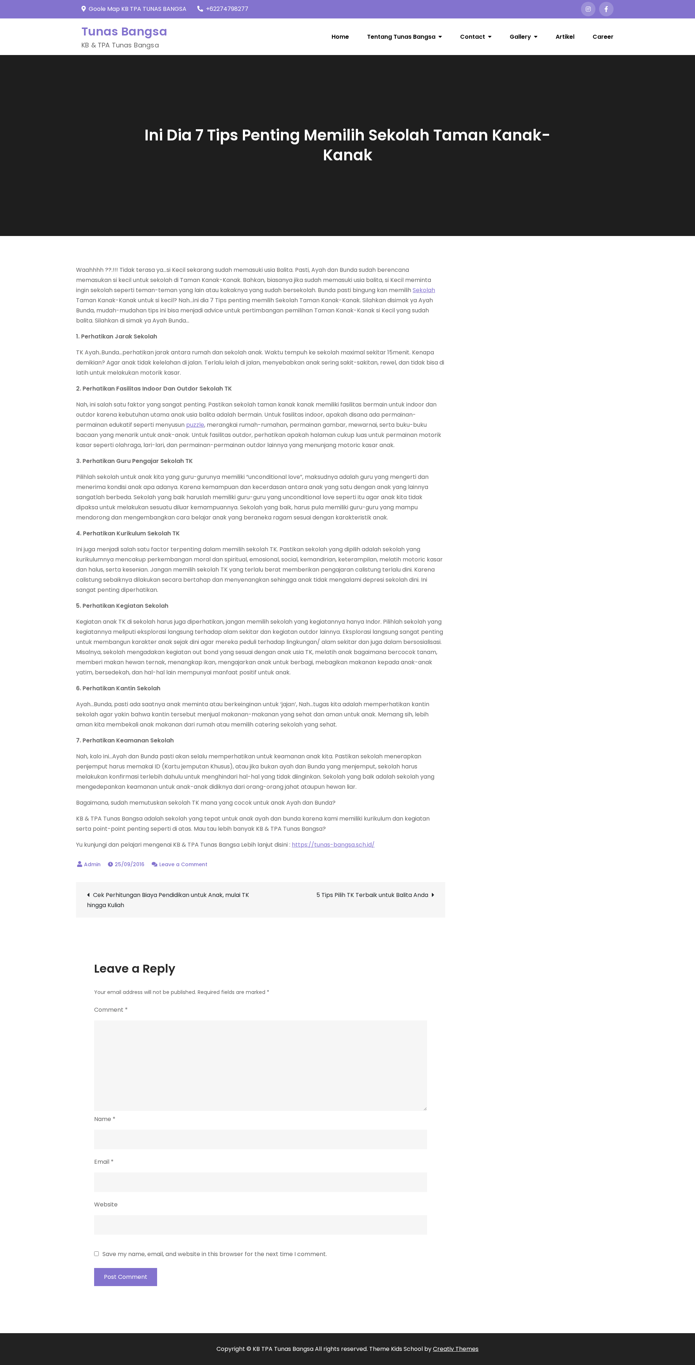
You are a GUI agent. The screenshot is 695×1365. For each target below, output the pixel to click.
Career (603, 37)
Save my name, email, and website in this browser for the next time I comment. (214, 1254)
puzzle (195, 425)
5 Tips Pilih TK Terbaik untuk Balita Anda (372, 895)
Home (340, 37)
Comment (111, 1010)
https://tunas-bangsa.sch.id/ (333, 845)
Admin (92, 864)
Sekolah (424, 290)
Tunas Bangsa (124, 31)
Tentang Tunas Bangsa (401, 37)
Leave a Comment (183, 864)
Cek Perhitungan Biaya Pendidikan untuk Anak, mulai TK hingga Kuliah (168, 900)
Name (104, 1119)
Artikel (565, 37)
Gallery (520, 37)
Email (104, 1162)
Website (106, 1204)
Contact (472, 37)
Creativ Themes (456, 1349)
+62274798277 (227, 9)
